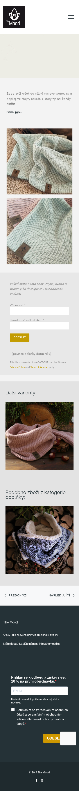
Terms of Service (39, 367)
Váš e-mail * (17, 305)
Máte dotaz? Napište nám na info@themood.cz (31, 643)
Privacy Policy (17, 367)
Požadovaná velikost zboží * (27, 320)
